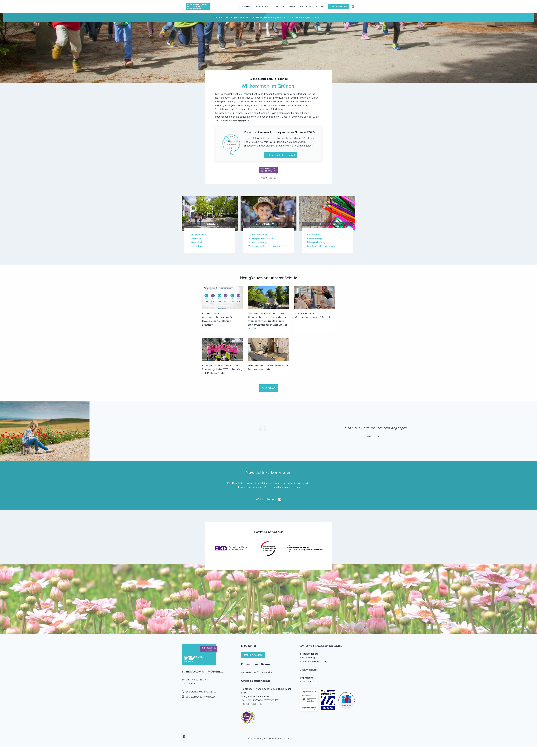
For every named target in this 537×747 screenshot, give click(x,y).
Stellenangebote (309, 653)
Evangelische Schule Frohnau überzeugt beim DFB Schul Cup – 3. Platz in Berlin (222, 369)
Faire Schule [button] (196, 246)
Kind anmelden (338, 6)
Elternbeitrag (314, 238)
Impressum (306, 677)
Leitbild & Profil (197, 234)
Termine (279, 6)
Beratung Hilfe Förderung (321, 246)
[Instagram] (353, 6)
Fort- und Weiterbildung (313, 661)
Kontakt (320, 6)
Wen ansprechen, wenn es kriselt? (267, 246)
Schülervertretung (258, 234)
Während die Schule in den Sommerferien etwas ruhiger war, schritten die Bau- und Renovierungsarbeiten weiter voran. (267, 321)
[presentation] (222, 297)
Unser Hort (195, 242)
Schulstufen (195, 238)
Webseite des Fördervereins (256, 672)
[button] (248, 717)
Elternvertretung (316, 242)
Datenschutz (307, 681)
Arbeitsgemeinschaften (261, 238)
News (292, 6)
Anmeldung (313, 234)
